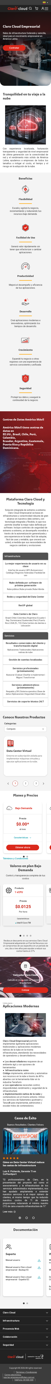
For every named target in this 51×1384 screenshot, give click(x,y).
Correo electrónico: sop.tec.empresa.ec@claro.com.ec (19, 1376)
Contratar (14, 48)
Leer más (8, 1212)
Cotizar (25, 990)
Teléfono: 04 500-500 (23, 1380)
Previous (7, 783)
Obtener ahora (22, 847)
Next (43, 783)
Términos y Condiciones (15, 858)
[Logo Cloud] (17, 8)
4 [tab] (30, 936)
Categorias (10, 723)
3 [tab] (27, 936)
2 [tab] (27, 856)
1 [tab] (24, 856)
